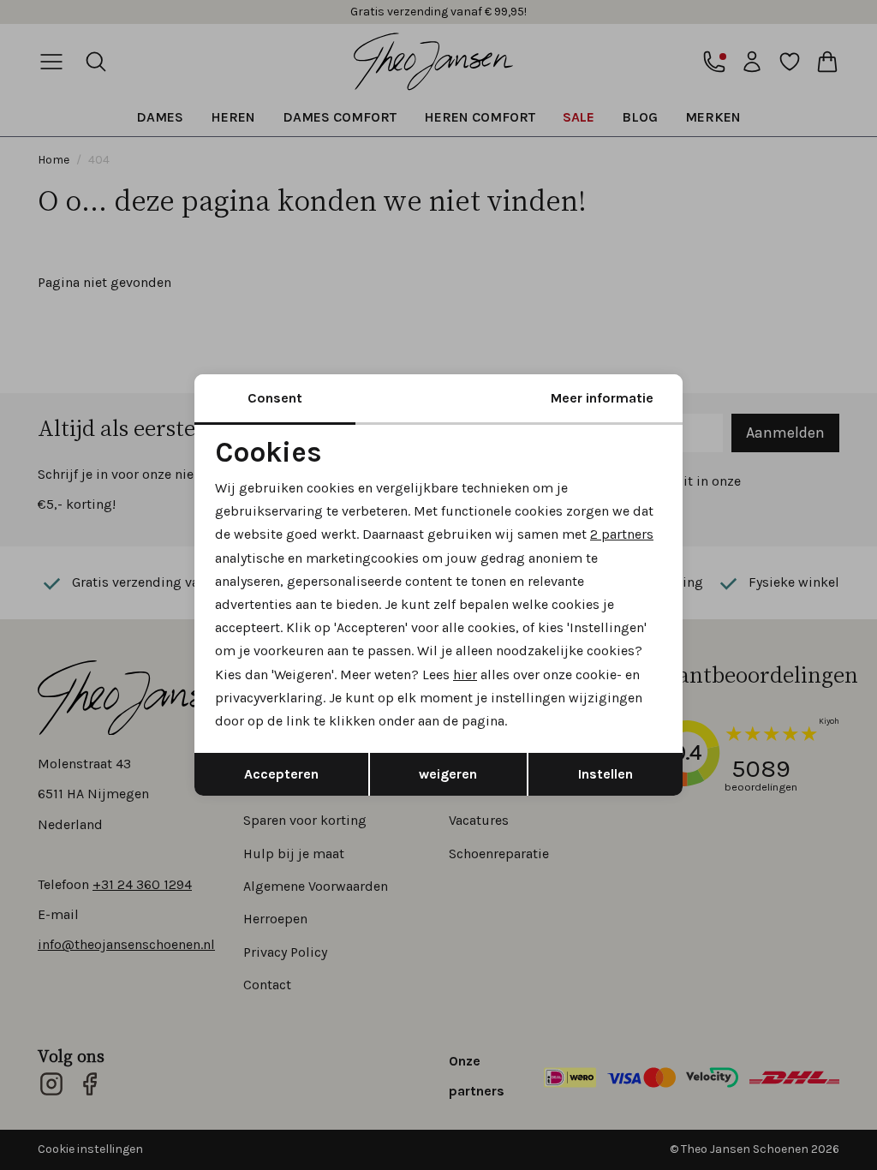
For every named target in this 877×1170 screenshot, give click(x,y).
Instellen (605, 774)
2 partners (621, 534)
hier (465, 674)
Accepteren (281, 774)
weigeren (448, 774)
